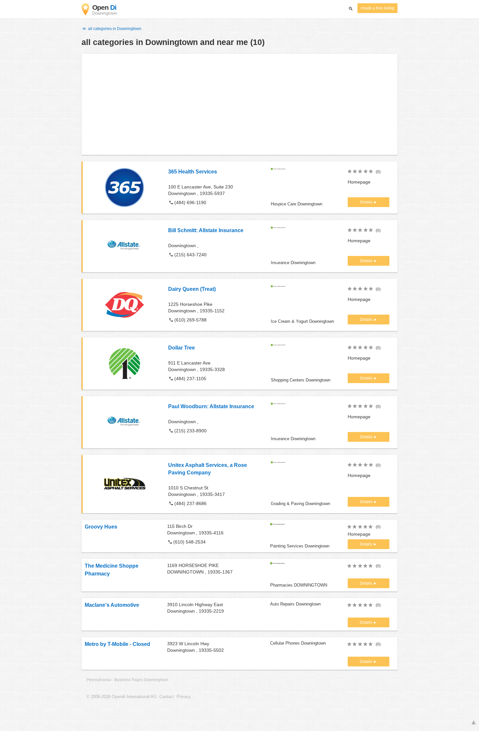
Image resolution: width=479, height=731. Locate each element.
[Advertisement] (239, 104)
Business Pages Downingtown (141, 680)
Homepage (359, 182)
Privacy (184, 696)
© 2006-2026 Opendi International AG (121, 696)
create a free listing (377, 8)
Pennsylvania (98, 680)
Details (366, 202)
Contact (166, 696)
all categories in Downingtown (114, 28)
